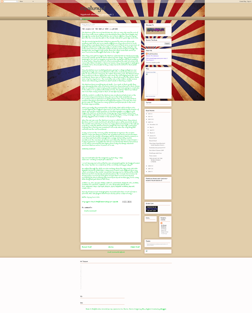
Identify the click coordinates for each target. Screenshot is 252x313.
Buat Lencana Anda (150, 96)
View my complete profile (153, 62)
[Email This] (123, 202)
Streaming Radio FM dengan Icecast (164, 230)
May (151, 127)
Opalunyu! (92, 8)
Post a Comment (90, 211)
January (152, 136)
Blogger (163, 309)
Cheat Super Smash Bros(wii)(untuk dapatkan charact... (157, 144)
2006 (149, 171)
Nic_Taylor (146, 309)
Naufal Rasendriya (153, 54)
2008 (149, 166)
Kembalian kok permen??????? (157, 148)
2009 (149, 122)
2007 (149, 169)
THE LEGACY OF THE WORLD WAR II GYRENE (155, 160)
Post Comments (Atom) (116, 252)
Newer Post (87, 247)
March (152, 133)
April (151, 130)
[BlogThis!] (125, 202)
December (153, 124)
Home (111, 247)
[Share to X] (127, 202)
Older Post (135, 247)
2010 (149, 119)
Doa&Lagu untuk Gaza (155, 153)
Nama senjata (153, 156)
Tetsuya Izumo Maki (151, 72)
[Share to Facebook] (129, 202)
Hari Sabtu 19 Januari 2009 (156, 150)
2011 (149, 116)
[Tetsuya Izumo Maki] (152, 94)
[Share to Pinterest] (131, 202)
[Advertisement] (111, 228)
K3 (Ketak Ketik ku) (163, 226)
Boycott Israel (153, 138)
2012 (149, 114)
